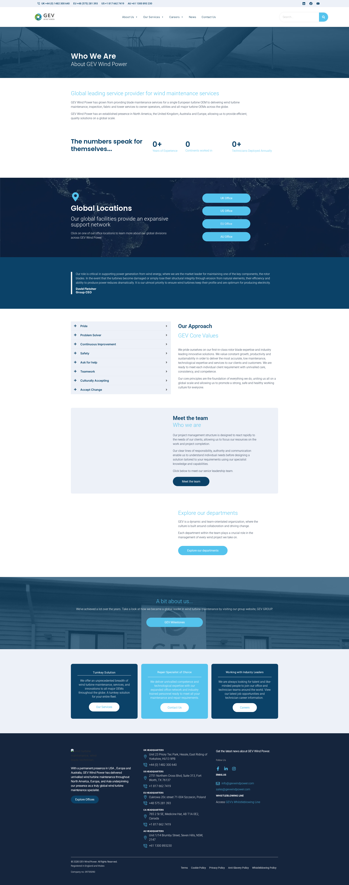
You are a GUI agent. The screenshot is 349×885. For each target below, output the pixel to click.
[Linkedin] (304, 4)
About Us (128, 17)
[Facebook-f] (218, 769)
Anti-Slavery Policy (238, 867)
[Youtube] (318, 4)
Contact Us (209, 17)
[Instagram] (234, 769)
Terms (184, 867)
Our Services (151, 17)
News (192, 17)
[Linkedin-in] (226, 769)
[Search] (323, 17)
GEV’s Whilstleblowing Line (243, 802)
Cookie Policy (198, 867)
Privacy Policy (217, 867)
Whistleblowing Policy (264, 867)
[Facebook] (311, 4)
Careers (174, 17)
